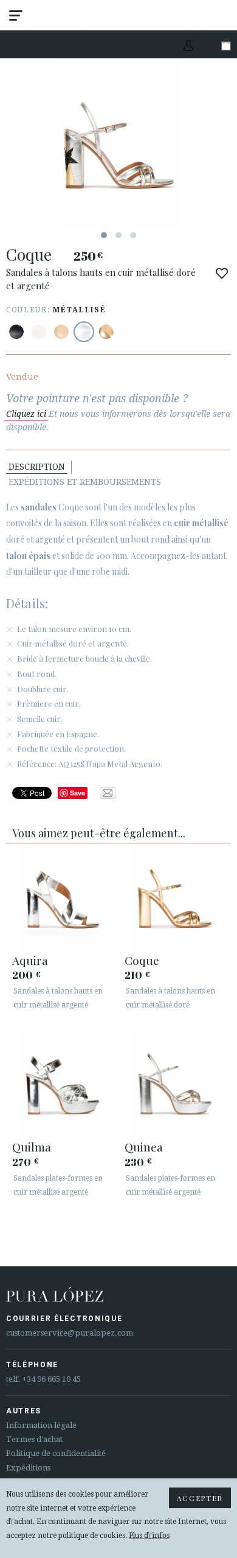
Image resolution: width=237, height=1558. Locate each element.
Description (37, 467)
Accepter (200, 1498)
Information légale (41, 1425)
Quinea (144, 1147)
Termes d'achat (34, 1439)
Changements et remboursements (86, 44)
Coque (142, 960)
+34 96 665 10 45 (51, 1379)
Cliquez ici (26, 414)
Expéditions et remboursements (85, 482)
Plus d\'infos (149, 1535)
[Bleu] (16, 331)
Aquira (30, 960)
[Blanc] (39, 331)
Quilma (31, 1147)
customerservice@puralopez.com (69, 1332)
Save (77, 792)
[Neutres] (61, 331)
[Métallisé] (84, 331)
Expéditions (28, 1467)
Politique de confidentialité (56, 1453)
